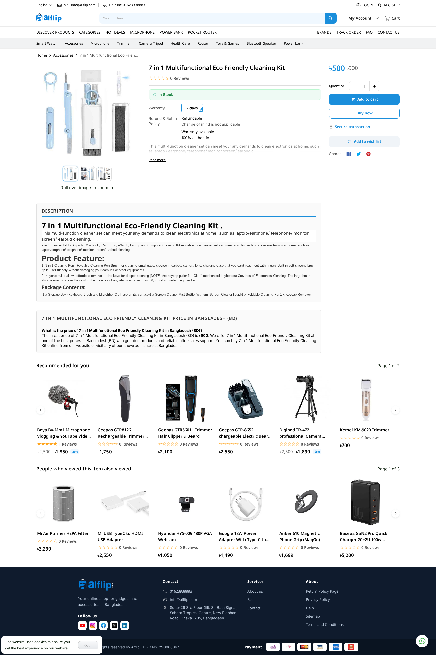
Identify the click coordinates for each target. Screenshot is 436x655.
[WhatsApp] (422, 641)
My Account (359, 18)
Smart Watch (46, 43)
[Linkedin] (124, 625)
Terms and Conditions (325, 624)
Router (203, 43)
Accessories (74, 43)
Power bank (293, 43)
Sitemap (313, 616)
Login (367, 5)
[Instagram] (93, 625)
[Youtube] (82, 625)
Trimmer (124, 43)
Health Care (180, 43)
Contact (253, 607)
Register (392, 5)
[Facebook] (103, 625)
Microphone (100, 43)
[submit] (331, 18)
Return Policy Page (322, 591)
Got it (88, 645)
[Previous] (40, 410)
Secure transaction (352, 126)
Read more (157, 160)
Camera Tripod (151, 43)
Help (310, 607)
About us (255, 591)
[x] (114, 625)
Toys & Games (227, 43)
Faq (250, 599)
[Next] (395, 410)
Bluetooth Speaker (261, 43)
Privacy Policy (318, 599)
